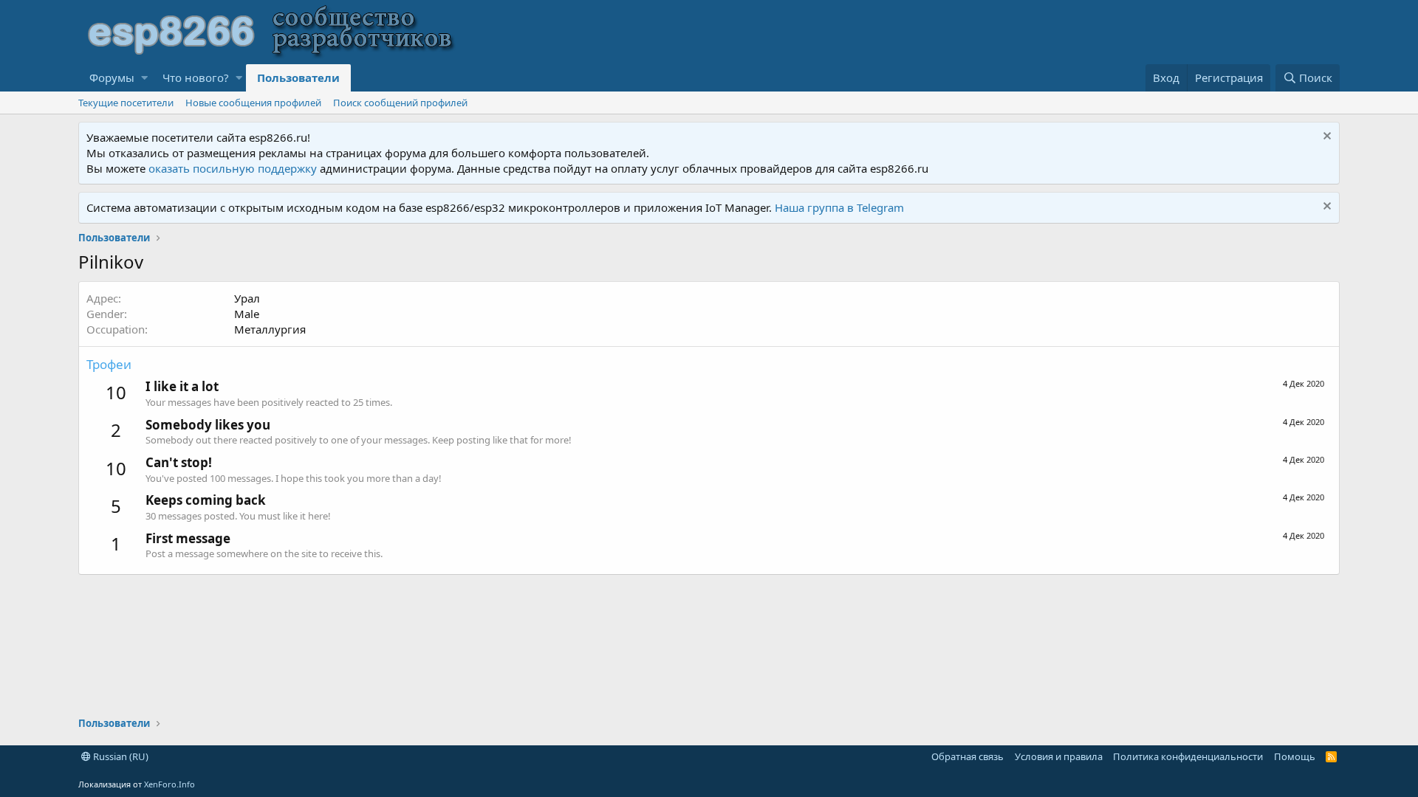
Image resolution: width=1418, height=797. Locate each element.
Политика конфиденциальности (1188, 756)
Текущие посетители (126, 102)
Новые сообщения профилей (253, 102)
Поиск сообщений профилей (400, 102)
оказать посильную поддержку (232, 168)
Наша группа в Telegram (839, 207)
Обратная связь (967, 756)
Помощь (1294, 756)
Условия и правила (1059, 756)
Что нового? (195, 77)
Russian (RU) (119, 756)
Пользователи (298, 77)
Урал (247, 298)
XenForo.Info (169, 784)
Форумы (111, 77)
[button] (144, 78)
